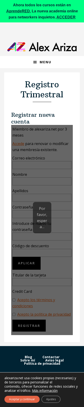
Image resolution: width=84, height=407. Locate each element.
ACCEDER (66, 17)
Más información (45, 390)
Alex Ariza (42, 46)
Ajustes (51, 399)
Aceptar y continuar (22, 399)
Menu (45, 62)
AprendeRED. (18, 11)
